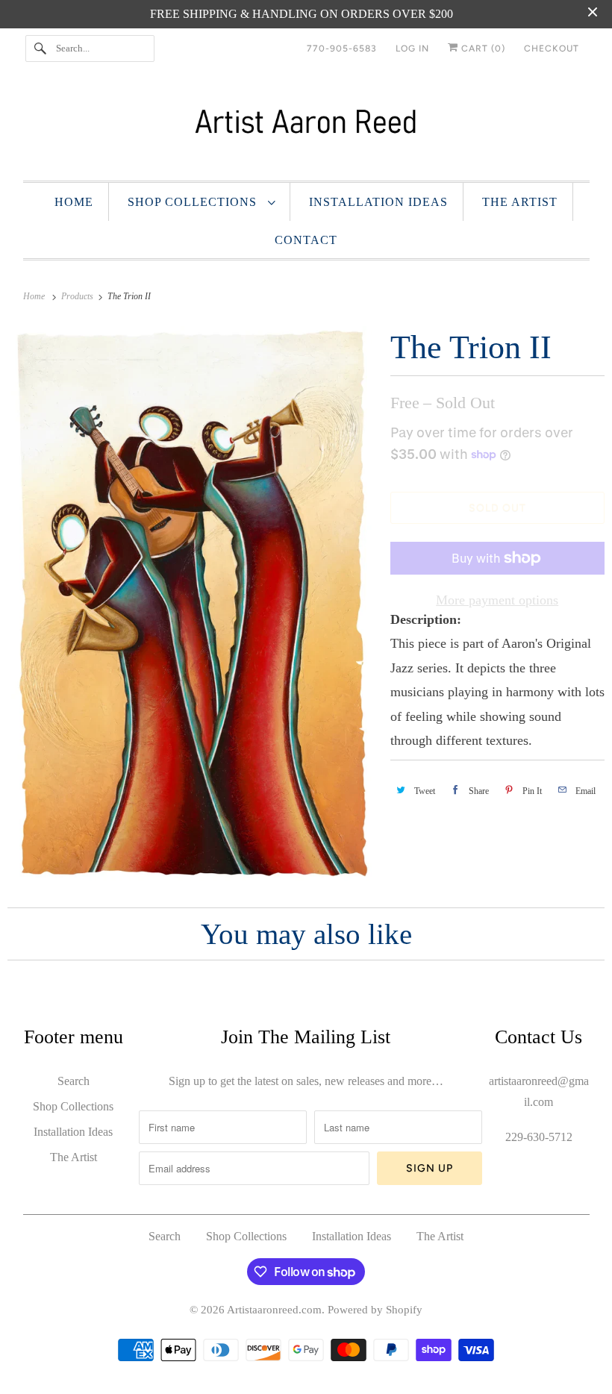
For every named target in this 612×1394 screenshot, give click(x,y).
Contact (306, 240)
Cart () (481, 48)
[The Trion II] (191, 603)
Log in (412, 48)
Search (73, 1081)
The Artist (520, 202)
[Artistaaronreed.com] (306, 128)
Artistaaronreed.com (274, 1310)
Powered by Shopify (375, 1310)
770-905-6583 (342, 48)
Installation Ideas (378, 202)
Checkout (551, 48)
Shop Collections (194, 202)
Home (73, 202)
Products (78, 296)
